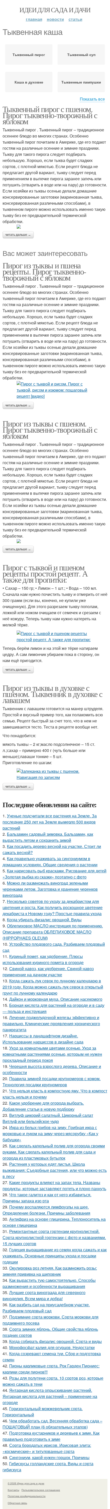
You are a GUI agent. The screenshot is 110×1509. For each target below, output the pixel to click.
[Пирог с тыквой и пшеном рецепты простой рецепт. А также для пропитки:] (55, 636)
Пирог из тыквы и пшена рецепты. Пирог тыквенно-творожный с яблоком (44, 271)
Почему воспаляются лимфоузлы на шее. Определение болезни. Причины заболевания (46, 1210)
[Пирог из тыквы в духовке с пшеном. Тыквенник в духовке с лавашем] (55, 774)
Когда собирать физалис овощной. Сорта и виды (55, 1341)
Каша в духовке (29, 82)
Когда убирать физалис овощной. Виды (44, 920)
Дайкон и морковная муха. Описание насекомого (55, 999)
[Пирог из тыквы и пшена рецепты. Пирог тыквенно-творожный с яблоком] (55, 390)
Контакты (13, 1490)
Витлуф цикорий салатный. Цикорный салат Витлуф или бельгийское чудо (48, 1118)
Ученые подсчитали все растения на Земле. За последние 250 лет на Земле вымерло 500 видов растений (50, 822)
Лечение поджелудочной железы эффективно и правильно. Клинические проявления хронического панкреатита (51, 1023)
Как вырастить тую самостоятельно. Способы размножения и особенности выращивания (49, 1283)
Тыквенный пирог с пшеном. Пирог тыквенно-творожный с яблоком (50, 115)
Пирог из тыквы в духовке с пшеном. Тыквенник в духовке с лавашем (52, 693)
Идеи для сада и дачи (54, 9)
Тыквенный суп (81, 54)
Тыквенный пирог (29, 54)
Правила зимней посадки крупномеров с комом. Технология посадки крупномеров (52, 1082)
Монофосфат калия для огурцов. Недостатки (52, 1347)
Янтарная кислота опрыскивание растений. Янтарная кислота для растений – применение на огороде (50, 1396)
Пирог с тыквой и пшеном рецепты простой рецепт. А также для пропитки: (45, 573)
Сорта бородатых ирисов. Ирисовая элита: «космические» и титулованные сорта (47, 1448)
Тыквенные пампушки (81, 82)
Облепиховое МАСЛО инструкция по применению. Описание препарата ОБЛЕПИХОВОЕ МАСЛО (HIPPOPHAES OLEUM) (53, 932)
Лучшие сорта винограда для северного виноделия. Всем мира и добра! (44, 1295)
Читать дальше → (18, 235)
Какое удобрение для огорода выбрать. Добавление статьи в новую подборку (43, 1106)
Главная (34, 19)
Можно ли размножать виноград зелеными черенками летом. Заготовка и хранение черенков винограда (50, 889)
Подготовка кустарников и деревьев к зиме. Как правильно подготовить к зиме (51, 1436)
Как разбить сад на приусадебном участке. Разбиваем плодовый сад (46, 1308)
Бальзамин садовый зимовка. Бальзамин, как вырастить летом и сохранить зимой (48, 837)
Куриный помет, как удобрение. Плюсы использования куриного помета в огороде (43, 959)
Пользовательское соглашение (40, 1490)
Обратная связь (17, 1503)
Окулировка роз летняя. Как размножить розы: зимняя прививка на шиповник (50, 1271)
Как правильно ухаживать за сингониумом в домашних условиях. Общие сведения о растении (50, 862)
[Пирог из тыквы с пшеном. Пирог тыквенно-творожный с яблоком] (55, 541)
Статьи (75, 19)
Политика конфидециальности (27, 1496)
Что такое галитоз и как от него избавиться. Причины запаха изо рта (47, 1198)
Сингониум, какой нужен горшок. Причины (49, 1457)
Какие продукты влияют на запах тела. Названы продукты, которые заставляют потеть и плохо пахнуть (54, 1185)
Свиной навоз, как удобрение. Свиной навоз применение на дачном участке (48, 972)
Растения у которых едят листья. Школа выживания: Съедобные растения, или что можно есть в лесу (55, 1170)
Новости (55, 19)
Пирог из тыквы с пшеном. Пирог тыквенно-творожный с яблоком (50, 429)
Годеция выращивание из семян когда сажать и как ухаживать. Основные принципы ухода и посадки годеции (55, 1256)
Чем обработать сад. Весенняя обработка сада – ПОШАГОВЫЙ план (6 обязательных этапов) (52, 1424)
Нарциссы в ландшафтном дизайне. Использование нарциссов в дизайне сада (43, 1039)
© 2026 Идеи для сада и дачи (26, 1483)
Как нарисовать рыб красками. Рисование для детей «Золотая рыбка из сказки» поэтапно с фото (54, 874)
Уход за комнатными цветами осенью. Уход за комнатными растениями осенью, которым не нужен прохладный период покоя (52, 1054)
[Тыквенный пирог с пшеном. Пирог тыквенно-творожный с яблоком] (55, 227)
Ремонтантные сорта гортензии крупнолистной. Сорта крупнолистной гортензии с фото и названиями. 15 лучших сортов (54, 1237)
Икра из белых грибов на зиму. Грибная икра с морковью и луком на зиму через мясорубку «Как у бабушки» (50, 1133)
